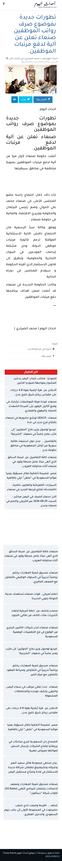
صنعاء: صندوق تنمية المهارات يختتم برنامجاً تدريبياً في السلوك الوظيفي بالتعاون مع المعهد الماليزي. (31, 577)
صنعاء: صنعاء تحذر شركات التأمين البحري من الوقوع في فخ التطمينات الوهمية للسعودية (32, 632)
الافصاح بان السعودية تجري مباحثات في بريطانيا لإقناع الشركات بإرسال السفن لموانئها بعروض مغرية (33, 746)
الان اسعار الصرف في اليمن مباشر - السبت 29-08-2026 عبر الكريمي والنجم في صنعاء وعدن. (31, 501)
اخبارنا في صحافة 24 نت (40, 349)
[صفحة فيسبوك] (3, 4)
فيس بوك (46, 356)
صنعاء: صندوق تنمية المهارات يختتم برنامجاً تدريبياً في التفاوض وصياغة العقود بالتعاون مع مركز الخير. (32, 670)
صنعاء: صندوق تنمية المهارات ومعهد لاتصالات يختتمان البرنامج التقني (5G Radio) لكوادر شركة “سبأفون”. (31, 789)
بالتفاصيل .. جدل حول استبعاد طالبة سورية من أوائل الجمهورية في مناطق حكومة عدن (33, 446)
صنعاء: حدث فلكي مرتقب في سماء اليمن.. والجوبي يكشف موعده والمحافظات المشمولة (31, 692)
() (40, 62)
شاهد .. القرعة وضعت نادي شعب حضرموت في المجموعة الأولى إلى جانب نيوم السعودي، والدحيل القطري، (31, 810)
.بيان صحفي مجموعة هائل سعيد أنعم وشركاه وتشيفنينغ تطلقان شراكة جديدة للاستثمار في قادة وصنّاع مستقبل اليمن (33, 768)
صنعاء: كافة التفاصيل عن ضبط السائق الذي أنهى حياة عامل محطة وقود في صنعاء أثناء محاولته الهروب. (32, 462)
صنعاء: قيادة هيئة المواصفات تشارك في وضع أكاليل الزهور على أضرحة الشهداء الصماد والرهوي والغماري (31, 406)
